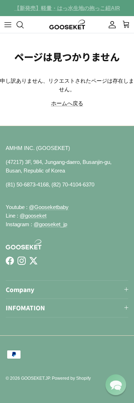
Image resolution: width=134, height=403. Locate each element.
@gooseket (33, 216)
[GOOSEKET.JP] (67, 24)
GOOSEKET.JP (35, 378)
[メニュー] (8, 25)
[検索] (23, 25)
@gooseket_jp (50, 224)
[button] (115, 384)
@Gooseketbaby (49, 207)
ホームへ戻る (67, 103)
